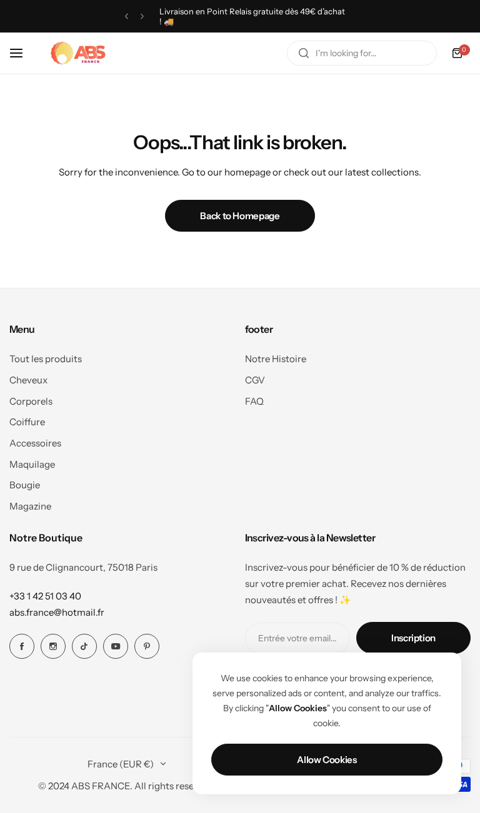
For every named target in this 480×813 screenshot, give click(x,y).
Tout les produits (45, 359)
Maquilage (32, 464)
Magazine (30, 506)
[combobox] (362, 53)
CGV (255, 380)
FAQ (254, 401)
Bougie (24, 485)
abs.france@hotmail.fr (56, 612)
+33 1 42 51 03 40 (45, 596)
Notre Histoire (275, 359)
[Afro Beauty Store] (79, 53)
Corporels (30, 401)
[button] (126, 16)
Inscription (413, 638)
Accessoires (35, 443)
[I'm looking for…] (304, 53)
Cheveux (28, 380)
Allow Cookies (326, 760)
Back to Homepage (239, 216)
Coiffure (27, 422)
